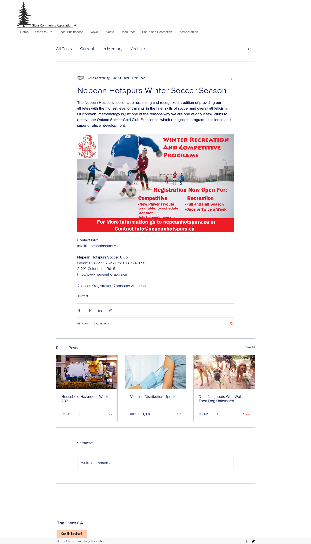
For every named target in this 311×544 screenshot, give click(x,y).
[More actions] (231, 77)
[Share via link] (110, 310)
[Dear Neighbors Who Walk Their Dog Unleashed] (224, 372)
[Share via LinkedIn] (100, 310)
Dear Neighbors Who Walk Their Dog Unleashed (221, 398)
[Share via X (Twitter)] (90, 310)
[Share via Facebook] (79, 310)
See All (250, 347)
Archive (138, 48)
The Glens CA (70, 523)
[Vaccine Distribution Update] (155, 372)
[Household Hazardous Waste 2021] (86, 372)
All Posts (64, 48)
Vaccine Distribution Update (153, 396)
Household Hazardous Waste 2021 (85, 398)
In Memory (112, 48)
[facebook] (247, 541)
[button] (250, 49)
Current (87, 48)
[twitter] (253, 541)
